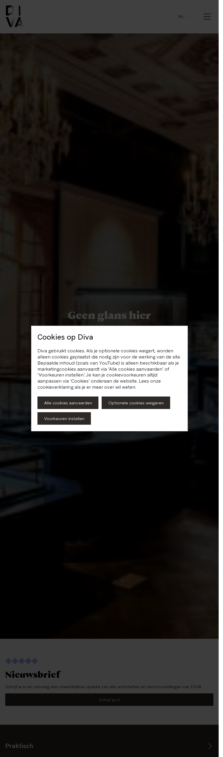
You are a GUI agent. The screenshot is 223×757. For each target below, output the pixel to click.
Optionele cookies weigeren (136, 403)
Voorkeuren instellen (64, 418)
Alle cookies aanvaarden (68, 403)
